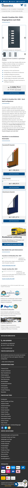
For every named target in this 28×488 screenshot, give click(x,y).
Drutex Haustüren (5, 410)
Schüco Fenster (4, 420)
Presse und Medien (5, 377)
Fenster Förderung (5, 390)
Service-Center (4, 454)
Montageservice (5, 456)
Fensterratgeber (4, 445)
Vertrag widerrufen (11, 484)
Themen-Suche (4, 368)
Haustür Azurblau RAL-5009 (8, 278)
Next (25, 38)
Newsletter (3, 392)
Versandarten (4, 385)
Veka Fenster (4, 422)
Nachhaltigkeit (4, 381)
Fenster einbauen (5, 443)
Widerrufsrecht (4, 484)
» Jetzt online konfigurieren (7, 361)
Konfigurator (12, 1)
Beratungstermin (21, 1)
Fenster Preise (4, 448)
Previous (3, 38)
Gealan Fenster (4, 412)
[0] (21, 5)
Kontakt (6, 1)
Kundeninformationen (6, 383)
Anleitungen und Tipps (6, 439)
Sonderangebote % (5, 458)
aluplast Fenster (5, 403)
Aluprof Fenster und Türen (7, 401)
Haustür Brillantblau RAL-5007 (9, 265)
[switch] (25, 486)
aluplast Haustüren (5, 405)
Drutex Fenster (4, 408)
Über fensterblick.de (5, 373)
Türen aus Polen (5, 452)
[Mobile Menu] (25, 5)
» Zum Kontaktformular (6, 348)
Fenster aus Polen (5, 450)
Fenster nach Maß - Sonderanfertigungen (11, 425)
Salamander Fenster (6, 418)
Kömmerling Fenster (6, 416)
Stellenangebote (5, 375)
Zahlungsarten (4, 387)
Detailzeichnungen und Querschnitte (9, 435)
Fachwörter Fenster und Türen (8, 437)
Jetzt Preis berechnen (14, 93)
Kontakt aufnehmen (6, 370)
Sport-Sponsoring (5, 379)
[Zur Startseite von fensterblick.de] (7, 6)
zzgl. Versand (18, 89)
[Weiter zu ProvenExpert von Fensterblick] (9, 427)
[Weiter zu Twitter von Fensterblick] (5, 427)
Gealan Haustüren (5, 414)
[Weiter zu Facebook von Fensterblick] (2, 427)
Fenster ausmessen (5, 441)
